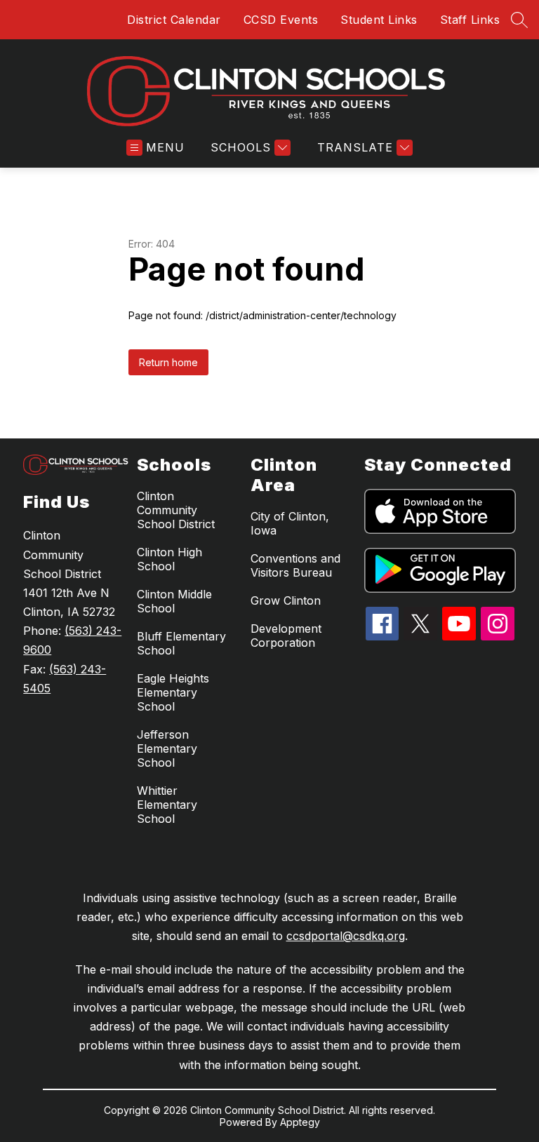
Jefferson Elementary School (167, 748)
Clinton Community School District (176, 510)
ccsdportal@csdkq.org (345, 936)
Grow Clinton (286, 600)
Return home (168, 362)
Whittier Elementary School (167, 805)
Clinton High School (169, 559)
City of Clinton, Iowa (290, 523)
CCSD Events (281, 20)
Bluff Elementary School (181, 643)
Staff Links (470, 20)
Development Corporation (286, 636)
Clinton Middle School (174, 601)
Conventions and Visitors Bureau (295, 565)
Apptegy (300, 1122)
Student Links (379, 20)
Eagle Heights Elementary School (173, 692)
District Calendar (174, 20)
